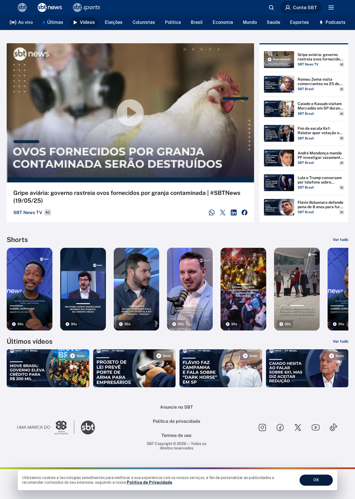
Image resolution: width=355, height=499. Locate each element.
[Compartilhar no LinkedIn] (234, 212)
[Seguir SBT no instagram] (262, 427)
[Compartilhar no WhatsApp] (212, 212)
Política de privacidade (176, 421)
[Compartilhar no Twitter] (223, 212)
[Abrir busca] (271, 7)
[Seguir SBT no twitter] (297, 427)
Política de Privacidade (149, 482)
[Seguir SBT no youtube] (315, 427)
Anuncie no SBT (176, 407)
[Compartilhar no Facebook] (244, 212)
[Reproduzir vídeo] (130, 112)
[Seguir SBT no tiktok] (333, 427)
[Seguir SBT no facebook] (280, 427)
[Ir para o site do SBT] (88, 427)
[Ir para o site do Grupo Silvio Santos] (45, 427)
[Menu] (331, 7)
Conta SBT (305, 7)
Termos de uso (176, 435)
